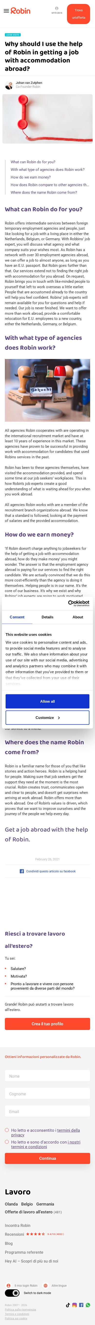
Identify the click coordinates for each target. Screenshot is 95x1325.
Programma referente (24, 1252)
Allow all (47, 701)
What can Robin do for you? (33, 162)
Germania (45, 1204)
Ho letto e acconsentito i (45, 1132)
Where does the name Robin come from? (44, 192)
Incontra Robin (17, 1225)
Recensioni (34, 1234)
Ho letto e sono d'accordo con (45, 1144)
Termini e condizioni (17, 1314)
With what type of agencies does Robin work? (48, 169)
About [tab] (78, 617)
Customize (45, 717)
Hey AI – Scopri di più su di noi (31, 1261)
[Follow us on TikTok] (69, 1305)
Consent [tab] (17, 617)
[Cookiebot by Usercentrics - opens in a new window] (68, 603)
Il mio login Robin (22, 1285)
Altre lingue (54, 1285)
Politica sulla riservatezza (20, 1309)
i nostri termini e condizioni (45, 1144)
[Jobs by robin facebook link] (81, 1305)
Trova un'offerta (78, 13)
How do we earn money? (31, 177)
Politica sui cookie (16, 1318)
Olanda (11, 1204)
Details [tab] (48, 617)
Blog (9, 1243)
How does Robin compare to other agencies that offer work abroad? (50, 185)
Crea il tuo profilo (47, 1023)
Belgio (27, 1204)
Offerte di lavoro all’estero (33, 1211)
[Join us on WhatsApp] (86, 1305)
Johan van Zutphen (29, 83)
